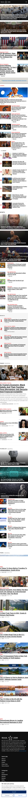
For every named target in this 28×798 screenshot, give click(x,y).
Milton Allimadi (5, 425)
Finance (5, 409)
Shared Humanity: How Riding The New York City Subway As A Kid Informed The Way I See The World (14, 592)
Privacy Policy (5, 764)
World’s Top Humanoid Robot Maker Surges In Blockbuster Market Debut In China (13, 463)
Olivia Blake (4, 439)
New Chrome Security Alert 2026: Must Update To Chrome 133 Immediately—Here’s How (17, 536)
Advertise (4, 760)
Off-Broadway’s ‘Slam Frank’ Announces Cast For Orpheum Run (19, 127)
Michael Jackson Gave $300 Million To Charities (9, 423)
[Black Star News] (5, 2)
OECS (10, 290)
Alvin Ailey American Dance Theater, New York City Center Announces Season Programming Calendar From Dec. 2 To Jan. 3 (19, 117)
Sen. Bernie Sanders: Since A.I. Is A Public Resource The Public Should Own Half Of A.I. (12, 479)
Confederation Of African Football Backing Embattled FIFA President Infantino (16, 266)
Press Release (14, 105)
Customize (7, 795)
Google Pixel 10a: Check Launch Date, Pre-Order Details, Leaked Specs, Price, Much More (16, 520)
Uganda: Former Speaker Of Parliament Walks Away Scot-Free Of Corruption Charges (19, 171)
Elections (4, 776)
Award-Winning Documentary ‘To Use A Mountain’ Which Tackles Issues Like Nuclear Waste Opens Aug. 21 (19, 135)
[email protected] (22, 750)
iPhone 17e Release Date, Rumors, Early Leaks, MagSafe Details (17, 528)
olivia (10, 504)
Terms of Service (5, 765)
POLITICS (11, 294)
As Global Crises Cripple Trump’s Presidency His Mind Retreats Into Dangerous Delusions (13, 47)
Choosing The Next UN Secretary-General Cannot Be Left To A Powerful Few (19, 163)
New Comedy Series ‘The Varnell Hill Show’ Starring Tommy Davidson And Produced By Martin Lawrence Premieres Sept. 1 (19, 145)
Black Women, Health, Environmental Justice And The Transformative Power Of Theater (19, 196)
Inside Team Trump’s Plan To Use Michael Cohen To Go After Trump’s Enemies (15, 320)
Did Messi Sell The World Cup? (15, 280)
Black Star (2, 103)
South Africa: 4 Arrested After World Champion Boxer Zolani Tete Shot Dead (13, 243)
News (11, 286)
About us (3, 758)
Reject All (20, 795)
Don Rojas (10, 301)
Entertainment (5, 98)
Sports (8, 279)
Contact (3, 762)
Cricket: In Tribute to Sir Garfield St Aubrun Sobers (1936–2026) (17, 288)
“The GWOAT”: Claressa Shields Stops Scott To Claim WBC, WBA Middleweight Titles (13, 259)
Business (18, 105)
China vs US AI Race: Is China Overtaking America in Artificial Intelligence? (16, 502)
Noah (3, 617)
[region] (14, 790)
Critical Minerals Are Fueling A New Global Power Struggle (19, 188)
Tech (14, 499)
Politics (3, 779)
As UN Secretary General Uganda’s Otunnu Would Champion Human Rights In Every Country (19, 180)
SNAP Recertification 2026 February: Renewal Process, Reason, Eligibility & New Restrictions (7, 436)
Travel (1, 566)
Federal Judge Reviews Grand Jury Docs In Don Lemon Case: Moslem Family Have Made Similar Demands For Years (14, 31)
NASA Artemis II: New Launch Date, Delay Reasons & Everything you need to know (18, 545)
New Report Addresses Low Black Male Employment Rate (8, 411)
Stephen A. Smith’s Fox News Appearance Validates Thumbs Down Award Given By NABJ (19, 155)
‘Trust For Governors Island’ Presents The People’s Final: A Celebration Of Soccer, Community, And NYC (17, 308)
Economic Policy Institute (7, 403)
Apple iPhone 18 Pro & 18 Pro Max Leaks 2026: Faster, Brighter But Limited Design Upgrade (17, 511)
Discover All (7, 363)
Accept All (14, 791)
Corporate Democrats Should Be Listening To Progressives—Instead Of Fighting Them (19, 205)
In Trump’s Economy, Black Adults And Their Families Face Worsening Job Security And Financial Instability (13, 388)
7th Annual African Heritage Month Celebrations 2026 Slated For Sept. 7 (19, 108)
